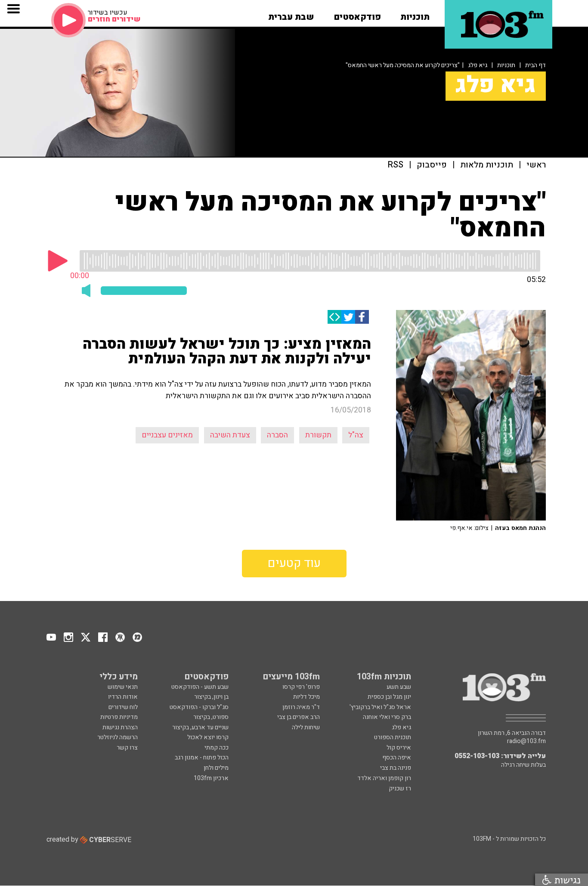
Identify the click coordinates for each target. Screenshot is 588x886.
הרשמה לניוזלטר (117, 737)
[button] (415, 14)
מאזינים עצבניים (167, 435)
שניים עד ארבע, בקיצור (200, 727)
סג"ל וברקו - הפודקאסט (199, 707)
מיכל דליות (306, 697)
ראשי (536, 165)
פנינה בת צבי (395, 768)
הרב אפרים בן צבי (298, 717)
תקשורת (318, 435)
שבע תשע (399, 687)
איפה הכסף (396, 757)
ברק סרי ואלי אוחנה (387, 717)
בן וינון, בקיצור (211, 697)
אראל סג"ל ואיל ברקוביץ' (380, 707)
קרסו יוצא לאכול (208, 737)
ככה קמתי (216, 747)
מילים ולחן (216, 768)
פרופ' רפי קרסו (301, 687)
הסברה (277, 435)
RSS (395, 165)
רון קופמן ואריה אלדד (384, 778)
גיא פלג (477, 65)
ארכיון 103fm (211, 778)
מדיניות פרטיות (119, 717)
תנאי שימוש (123, 687)
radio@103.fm (526, 741)
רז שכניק (400, 788)
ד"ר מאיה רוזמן (301, 707)
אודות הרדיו (123, 697)
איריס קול (399, 747)
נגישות (566, 880)
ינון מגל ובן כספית (389, 697)
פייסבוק (432, 165)
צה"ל (355, 435)
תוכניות (506, 65)
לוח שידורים (123, 707)
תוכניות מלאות (486, 165)
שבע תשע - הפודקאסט (200, 687)
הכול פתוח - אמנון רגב (202, 757)
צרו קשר (127, 747)
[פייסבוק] (362, 317)
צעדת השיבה (230, 435)
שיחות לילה (306, 727)
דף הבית (535, 65)
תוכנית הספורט (392, 737)
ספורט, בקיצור (211, 717)
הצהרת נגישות (120, 727)
